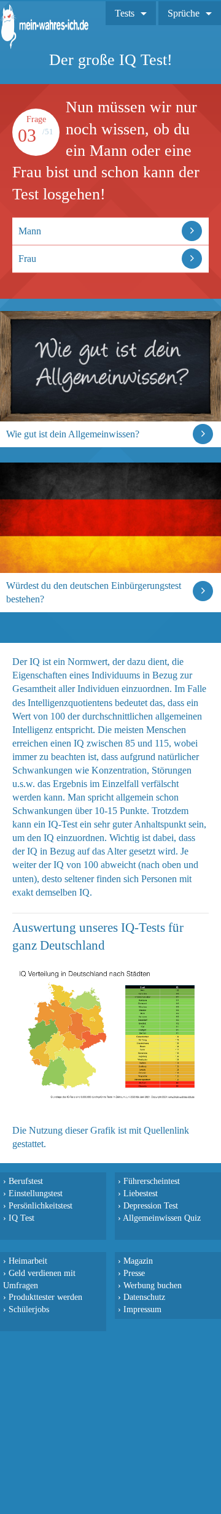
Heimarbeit (28, 1261)
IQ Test (21, 1218)
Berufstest (26, 1181)
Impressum (142, 1309)
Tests (124, 13)
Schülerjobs (29, 1309)
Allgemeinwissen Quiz (162, 1218)
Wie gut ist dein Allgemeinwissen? (72, 434)
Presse (134, 1273)
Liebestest (140, 1193)
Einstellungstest (36, 1193)
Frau (27, 258)
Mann (29, 231)
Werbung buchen (152, 1285)
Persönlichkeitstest (40, 1205)
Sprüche (184, 13)
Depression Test (150, 1205)
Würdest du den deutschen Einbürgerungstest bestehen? (93, 592)
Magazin (138, 1261)
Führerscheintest (151, 1181)
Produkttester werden (45, 1297)
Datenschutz (144, 1297)
